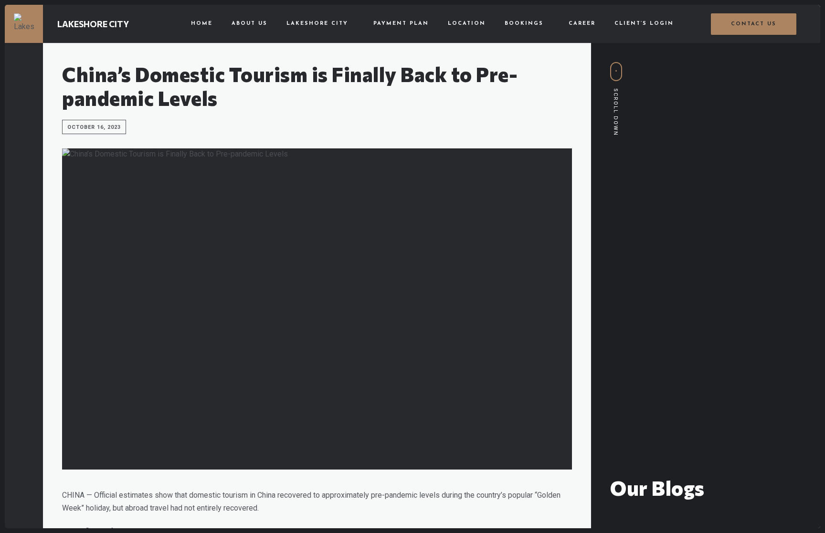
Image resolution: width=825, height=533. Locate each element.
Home (201, 23)
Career (582, 23)
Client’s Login (644, 23)
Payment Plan (401, 23)
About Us (249, 23)
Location (467, 23)
